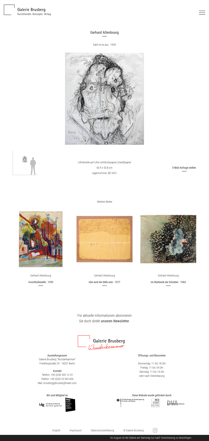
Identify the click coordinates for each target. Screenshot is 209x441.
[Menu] (202, 13)
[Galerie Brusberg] (27, 8)
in (155, 430)
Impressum (76, 430)
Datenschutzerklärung (102, 430)
